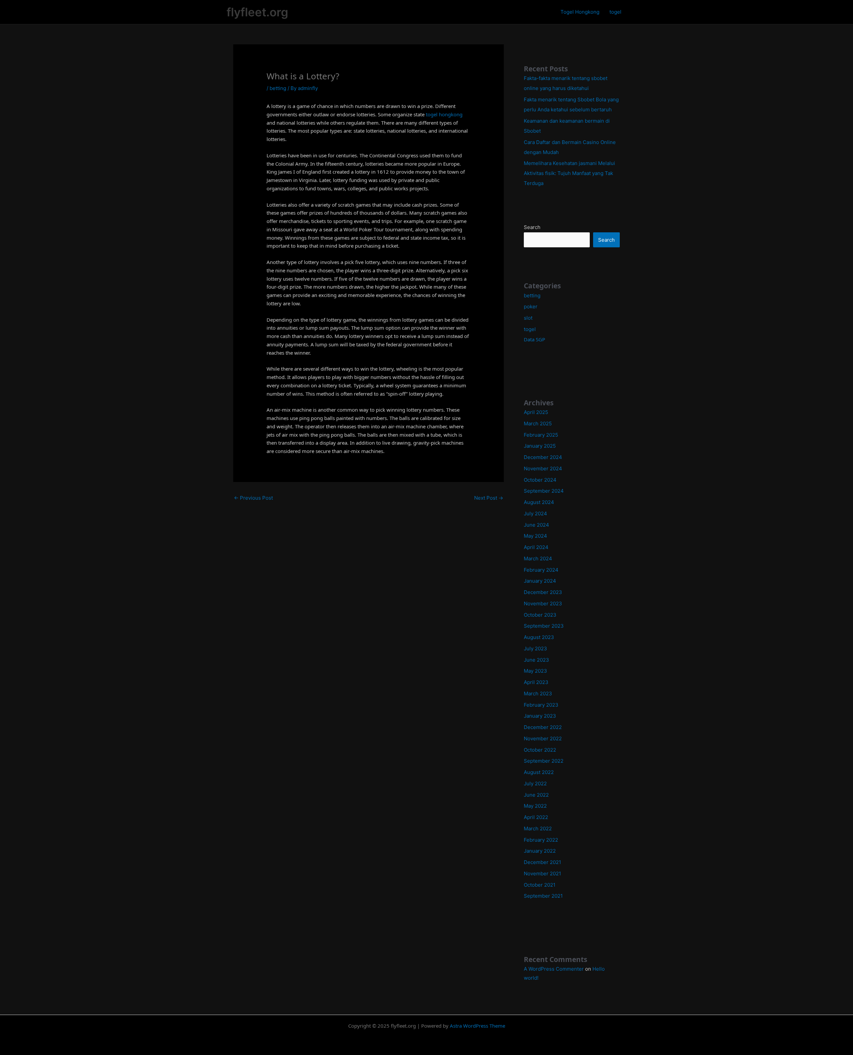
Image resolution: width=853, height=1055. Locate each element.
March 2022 (538, 828)
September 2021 (543, 896)
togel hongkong (444, 114)
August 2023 (539, 637)
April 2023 (536, 682)
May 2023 (535, 671)
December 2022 (543, 727)
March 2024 (538, 558)
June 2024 (536, 525)
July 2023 (535, 648)
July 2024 (535, 513)
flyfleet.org (257, 12)
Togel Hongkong (579, 12)
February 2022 (541, 840)
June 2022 (536, 795)
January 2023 (540, 716)
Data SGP (534, 339)
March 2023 (538, 693)
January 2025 (540, 446)
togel (615, 12)
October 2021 (539, 885)
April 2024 (536, 547)
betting (278, 88)
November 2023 (543, 603)
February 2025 (541, 435)
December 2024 (543, 457)
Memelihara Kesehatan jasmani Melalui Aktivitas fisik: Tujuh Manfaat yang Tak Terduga (569, 173)
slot (528, 318)
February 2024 (541, 570)
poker (530, 306)
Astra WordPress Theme (477, 1025)
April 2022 (536, 817)
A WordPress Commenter (554, 969)
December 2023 (543, 592)
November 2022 (543, 738)
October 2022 (540, 750)
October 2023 (540, 615)
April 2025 (536, 412)
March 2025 (538, 423)
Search (532, 227)
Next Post (488, 498)
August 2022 (539, 772)
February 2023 (541, 705)
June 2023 (536, 660)
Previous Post (253, 498)
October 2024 (540, 480)
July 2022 (535, 783)
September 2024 (544, 491)
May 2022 (535, 806)
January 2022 (540, 851)
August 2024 (539, 502)
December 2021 (542, 862)
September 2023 (544, 626)
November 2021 (542, 873)
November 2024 (543, 468)
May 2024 (535, 536)
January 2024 (540, 581)
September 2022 (543, 761)
